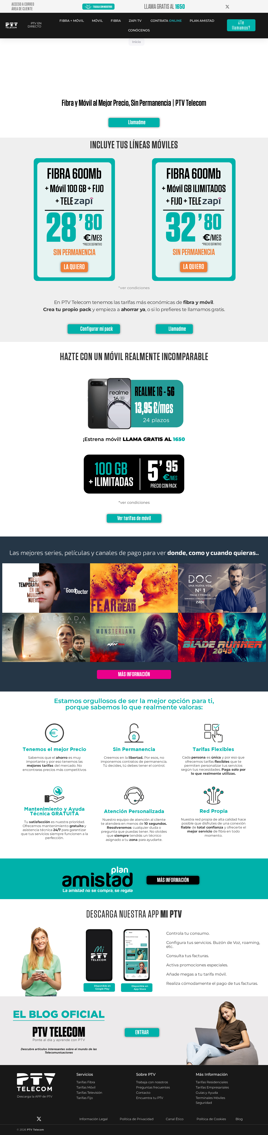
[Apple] (35, 1105)
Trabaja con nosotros (152, 1082)
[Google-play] (21, 1105)
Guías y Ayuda (207, 1093)
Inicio (136, 42)
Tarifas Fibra (85, 1082)
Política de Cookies (211, 1119)
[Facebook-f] (19, 1119)
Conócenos (139, 30)
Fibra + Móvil (71, 21)
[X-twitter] (39, 1119)
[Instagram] (29, 1119)
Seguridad (204, 1103)
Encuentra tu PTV (149, 1098)
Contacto (143, 1093)
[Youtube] (59, 1119)
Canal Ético (174, 1119)
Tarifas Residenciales (212, 1082)
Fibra (116, 21)
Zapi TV (135, 21)
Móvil (97, 21)
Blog (239, 1119)
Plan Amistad (202, 21)
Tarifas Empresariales (212, 1087)
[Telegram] (69, 1119)
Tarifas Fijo (84, 1098)
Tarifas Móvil (85, 1087)
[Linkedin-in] (49, 1119)
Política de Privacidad (136, 1119)
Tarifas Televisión (89, 1093)
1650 (179, 439)
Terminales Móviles (210, 1098)
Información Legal (93, 1119)
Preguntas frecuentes (153, 1087)
